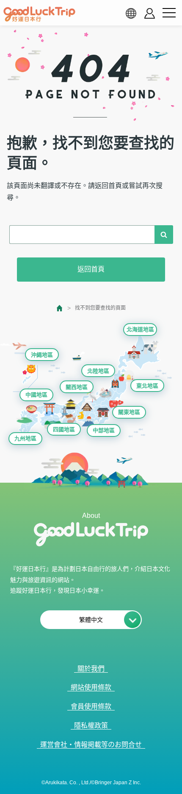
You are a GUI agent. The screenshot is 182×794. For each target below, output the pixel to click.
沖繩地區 (42, 355)
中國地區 (36, 394)
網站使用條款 (91, 687)
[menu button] (169, 13)
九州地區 (25, 438)
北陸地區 (98, 371)
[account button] (149, 13)
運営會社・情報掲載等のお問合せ (91, 744)
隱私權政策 (91, 725)
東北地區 (147, 386)
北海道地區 (140, 329)
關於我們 (91, 668)
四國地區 (64, 429)
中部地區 (104, 430)
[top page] (60, 308)
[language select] (130, 13)
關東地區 (129, 412)
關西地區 (77, 387)
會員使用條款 (91, 706)
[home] (39, 14)
